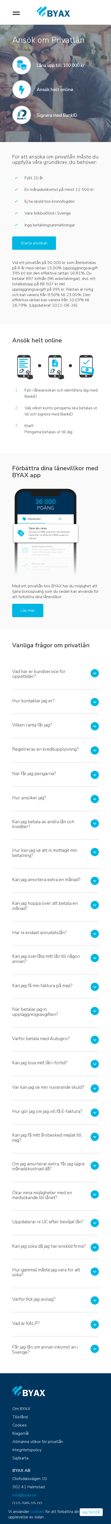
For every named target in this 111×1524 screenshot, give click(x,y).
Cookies (19, 1425)
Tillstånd (20, 1417)
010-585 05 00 (27, 1503)
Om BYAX (21, 1409)
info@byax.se (24, 1495)
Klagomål (20, 1433)
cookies (37, 1511)
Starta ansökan (34, 243)
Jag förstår (91, 1512)
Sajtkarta (20, 1458)
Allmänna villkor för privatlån (37, 1442)
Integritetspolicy (27, 1450)
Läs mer (28, 610)
